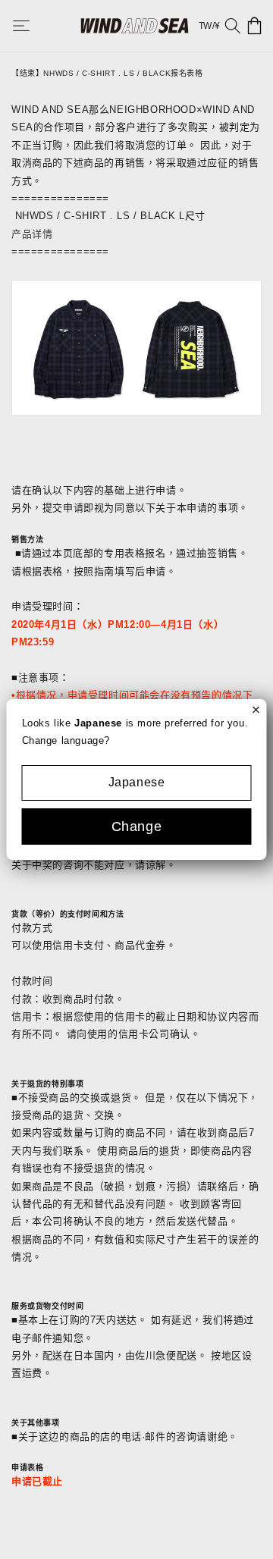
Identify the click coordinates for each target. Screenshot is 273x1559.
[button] (31, 25)
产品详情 (31, 234)
